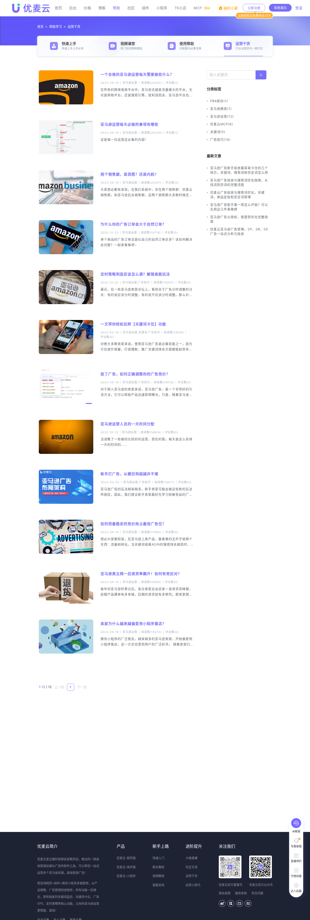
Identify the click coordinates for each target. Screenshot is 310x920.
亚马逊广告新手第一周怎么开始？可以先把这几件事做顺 (239, 207)
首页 (40, 26)
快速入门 (158, 858)
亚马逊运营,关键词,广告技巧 (141, 332)
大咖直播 (191, 858)
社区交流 (191, 867)
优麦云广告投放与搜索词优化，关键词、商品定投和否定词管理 (237, 194)
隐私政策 (225, 893)
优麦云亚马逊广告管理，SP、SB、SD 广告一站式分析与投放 (239, 231)
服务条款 (241, 893)
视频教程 (158, 876)
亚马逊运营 (130, 82)
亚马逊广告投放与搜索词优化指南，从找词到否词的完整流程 (239, 182)
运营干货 (74, 26)
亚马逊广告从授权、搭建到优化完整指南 (239, 219)
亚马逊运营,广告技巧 (136, 282)
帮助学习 (55, 26)
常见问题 (257, 893)
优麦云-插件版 (126, 867)
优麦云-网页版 (126, 858)
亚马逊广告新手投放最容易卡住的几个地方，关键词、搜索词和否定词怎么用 (239, 170)
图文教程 (158, 867)
